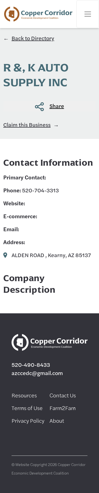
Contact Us (63, 395)
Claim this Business (27, 124)
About (57, 420)
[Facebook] (16, 440)
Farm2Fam (63, 408)
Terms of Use (27, 408)
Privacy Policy (28, 420)
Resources (24, 395)
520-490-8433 (31, 364)
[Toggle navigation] (87, 14)
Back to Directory (33, 38)
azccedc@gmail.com (37, 373)
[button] (49, 106)
